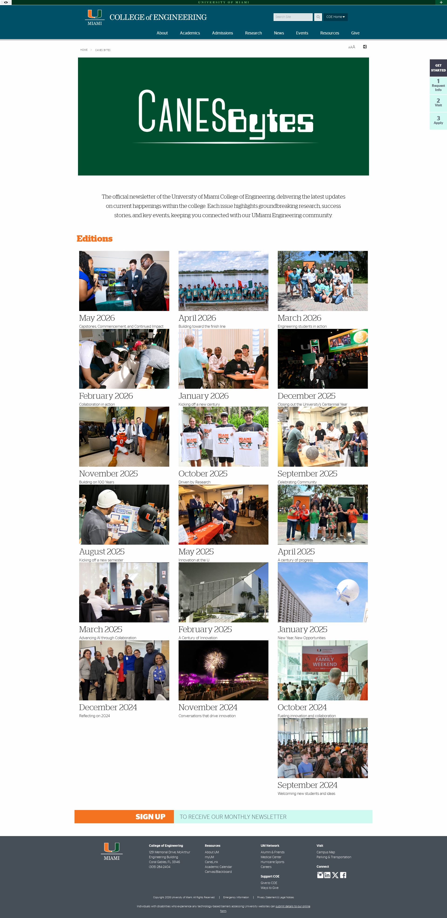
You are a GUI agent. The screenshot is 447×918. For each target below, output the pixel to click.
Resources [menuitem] (329, 33)
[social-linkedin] (327, 875)
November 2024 (208, 707)
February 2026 (106, 396)
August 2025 (102, 552)
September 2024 (308, 785)
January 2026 (204, 396)
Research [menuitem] (253, 33)
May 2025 (196, 552)
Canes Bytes (103, 50)
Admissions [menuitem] (222, 33)
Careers (266, 867)
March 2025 (100, 629)
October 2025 (203, 474)
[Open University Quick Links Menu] (441, 2)
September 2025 (307, 474)
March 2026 (300, 318)
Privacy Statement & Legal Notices (275, 897)
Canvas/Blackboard (218, 872)
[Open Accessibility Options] (6, 2)
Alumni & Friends (272, 852)
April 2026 (197, 318)
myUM (209, 857)
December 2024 (108, 707)
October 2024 (302, 707)
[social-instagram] (320, 875)
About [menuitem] (162, 33)
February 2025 (205, 629)
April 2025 (296, 552)
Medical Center (271, 857)
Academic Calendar (218, 867)
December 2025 (306, 396)
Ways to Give (269, 888)
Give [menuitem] (355, 33)
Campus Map (326, 852)
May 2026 (97, 318)
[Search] (318, 17)
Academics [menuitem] (190, 33)
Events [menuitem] (302, 33)
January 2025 (302, 629)
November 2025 (108, 474)
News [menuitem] (279, 33)
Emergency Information (236, 897)
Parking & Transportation (334, 857)
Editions (95, 239)
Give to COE (269, 883)
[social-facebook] (343, 875)
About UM (212, 852)
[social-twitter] (335, 874)
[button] (436, 905)
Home (84, 50)
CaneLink (211, 862)
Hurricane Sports (272, 862)
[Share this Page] (363, 47)
